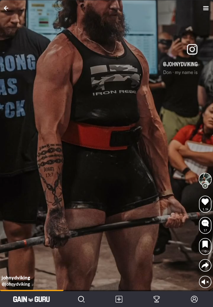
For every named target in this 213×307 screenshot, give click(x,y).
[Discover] (81, 299)
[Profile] (194, 299)
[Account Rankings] (157, 299)
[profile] (205, 179)
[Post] (119, 299)
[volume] (205, 282)
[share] (205, 265)
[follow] (205, 186)
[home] (31, 299)
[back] (7, 8)
